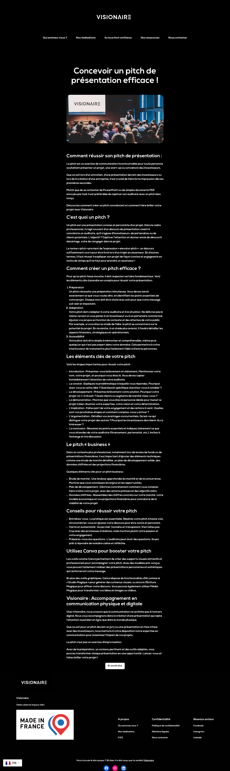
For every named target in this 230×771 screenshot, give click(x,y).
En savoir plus (115, 666)
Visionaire (22, 698)
